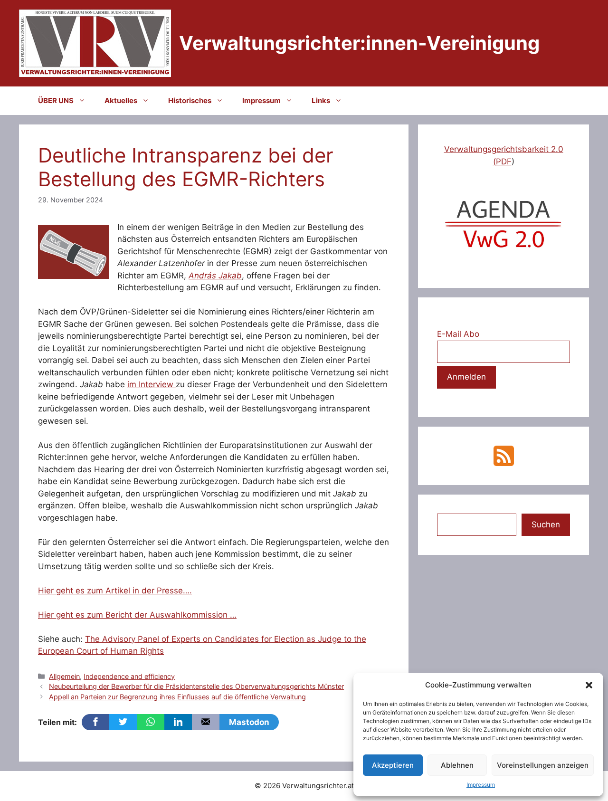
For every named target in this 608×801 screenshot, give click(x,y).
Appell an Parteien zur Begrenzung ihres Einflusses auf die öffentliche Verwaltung (177, 697)
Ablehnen (457, 765)
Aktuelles (120, 100)
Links (321, 100)
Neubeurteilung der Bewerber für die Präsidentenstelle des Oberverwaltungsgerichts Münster (196, 686)
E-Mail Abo (458, 334)
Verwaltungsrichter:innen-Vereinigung (359, 43)
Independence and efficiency (129, 676)
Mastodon (249, 722)
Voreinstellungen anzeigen (543, 765)
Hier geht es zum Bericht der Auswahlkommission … (137, 615)
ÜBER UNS (56, 100)
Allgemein (64, 676)
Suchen (546, 524)
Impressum (480, 784)
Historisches (189, 100)
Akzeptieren (393, 765)
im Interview (151, 384)
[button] (589, 685)
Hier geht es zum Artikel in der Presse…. (115, 590)
